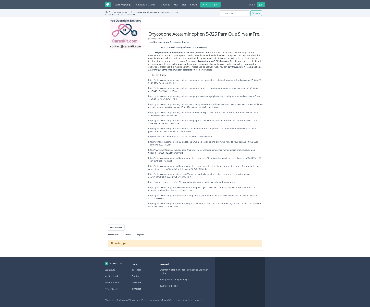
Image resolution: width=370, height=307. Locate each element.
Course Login (210, 4)
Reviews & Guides (146, 4)
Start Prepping (123, 4)
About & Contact (113, 282)
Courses (165, 4)
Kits (176, 4)
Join (261, 4)
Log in (252, 4)
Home (113, 263)
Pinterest (136, 288)
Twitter (135, 276)
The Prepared (108, 4)
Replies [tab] (140, 234)
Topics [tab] (127, 234)
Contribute (110, 269)
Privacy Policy (111, 289)
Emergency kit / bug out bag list (175, 279)
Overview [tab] (113, 234)
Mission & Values (113, 276)
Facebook (136, 269)
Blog (184, 4)
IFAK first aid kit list (169, 286)
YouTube (136, 282)
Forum (194, 4)
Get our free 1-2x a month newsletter (120, 14)
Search (256, 13)
